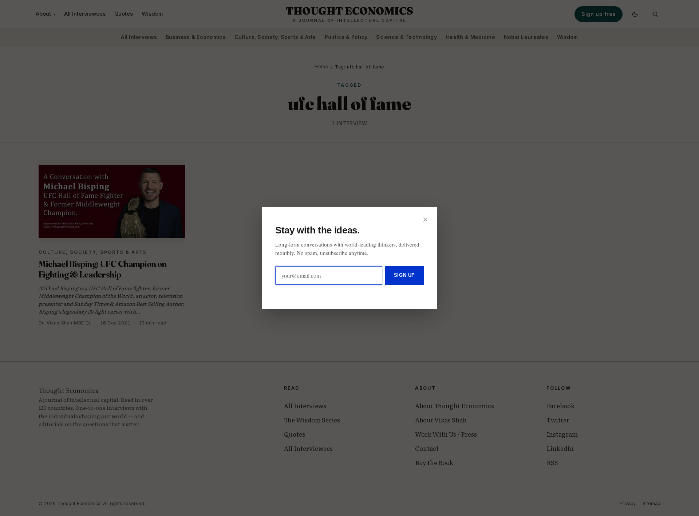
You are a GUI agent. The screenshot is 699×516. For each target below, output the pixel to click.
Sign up (404, 275)
